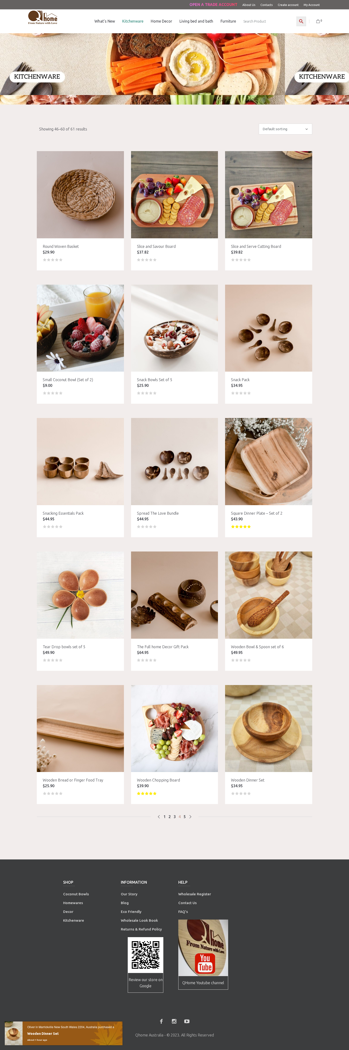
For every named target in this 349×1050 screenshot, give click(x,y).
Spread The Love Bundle (158, 513)
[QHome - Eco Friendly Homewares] (42, 17)
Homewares (73, 903)
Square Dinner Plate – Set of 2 (257, 513)
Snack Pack (240, 380)
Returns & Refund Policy (141, 929)
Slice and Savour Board (156, 246)
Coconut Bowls (76, 894)
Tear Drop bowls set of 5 (64, 647)
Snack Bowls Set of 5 (154, 380)
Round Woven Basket (61, 246)
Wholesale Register (194, 894)
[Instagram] (174, 1021)
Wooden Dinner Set (247, 780)
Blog (125, 903)
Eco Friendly (131, 912)
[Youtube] (186, 1021)
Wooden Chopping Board (158, 780)
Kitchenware (73, 920)
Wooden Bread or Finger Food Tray (73, 780)
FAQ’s (183, 912)
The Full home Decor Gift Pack (163, 647)
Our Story (129, 894)
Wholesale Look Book (139, 920)
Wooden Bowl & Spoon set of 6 (257, 647)
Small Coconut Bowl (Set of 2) (68, 380)
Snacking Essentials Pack (63, 513)
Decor (68, 912)
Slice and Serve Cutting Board (256, 246)
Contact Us (188, 903)
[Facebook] (161, 1021)
